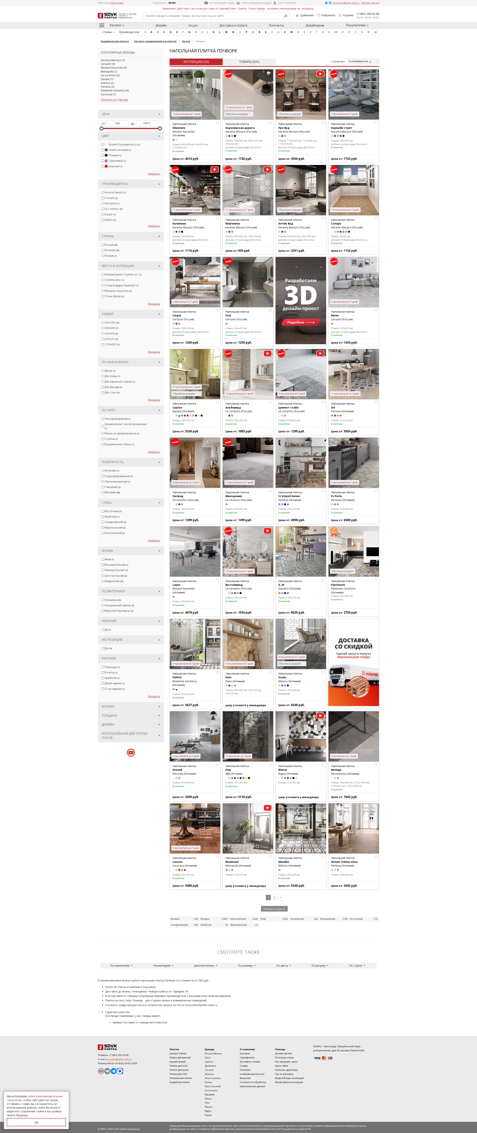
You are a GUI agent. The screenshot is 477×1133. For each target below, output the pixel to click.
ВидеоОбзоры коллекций (289, 1078)
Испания (112, 250)
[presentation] (103, 144)
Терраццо (112, 667)
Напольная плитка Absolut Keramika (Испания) (184, 129)
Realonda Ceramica (113, 90)
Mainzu (105, 83)
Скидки (244, 1065)
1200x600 (112, 344)
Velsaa (208, 1098)
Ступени (111, 439)
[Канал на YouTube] (101, 1071)
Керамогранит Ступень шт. (123, 274)
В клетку (111, 672)
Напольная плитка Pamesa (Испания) (290, 496)
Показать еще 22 (274, 909)
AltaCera (209, 1074)
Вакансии (245, 1078)
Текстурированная (118, 418)
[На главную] (118, 1047)
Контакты (276, 25)
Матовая (112, 492)
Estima (208, 1082)
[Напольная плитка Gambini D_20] (301, 551)
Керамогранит (178, 1061)
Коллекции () (196, 62)
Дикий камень (115, 683)
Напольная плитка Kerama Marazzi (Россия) (241, 127)
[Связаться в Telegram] (327, 2)
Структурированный (119, 476)
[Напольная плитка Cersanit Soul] (248, 282)
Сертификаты (247, 1057)
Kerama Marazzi (111, 60)
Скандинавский (115, 522)
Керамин (210, 1094)
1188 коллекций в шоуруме (256, 2)
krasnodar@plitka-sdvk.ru (201, 1005)
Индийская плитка (180, 1082)
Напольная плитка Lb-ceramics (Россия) (238, 407)
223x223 (111, 339)
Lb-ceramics (108, 75)
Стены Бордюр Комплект (122, 285)
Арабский (112, 516)
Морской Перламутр (119, 610)
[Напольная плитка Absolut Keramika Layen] (195, 551)
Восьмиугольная (116, 564)
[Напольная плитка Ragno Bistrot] (301, 736)
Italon (208, 1057)
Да (108, 629)
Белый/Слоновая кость (124, 144)
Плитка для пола (179, 1065)
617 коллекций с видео (222, 2)
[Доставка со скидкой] (353, 662)
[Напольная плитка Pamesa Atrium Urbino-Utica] (353, 828)
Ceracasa (106, 94)
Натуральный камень (119, 605)
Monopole (107, 71)
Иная (109, 559)
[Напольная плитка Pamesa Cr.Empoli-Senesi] (301, 463)
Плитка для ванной (180, 1057)
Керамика (113, 600)
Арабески (112, 678)
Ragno (208, 1110)
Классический (114, 533)
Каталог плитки (178, 1053)
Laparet (209, 1061)
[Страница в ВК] (107, 1071)
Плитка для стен (178, 1074)
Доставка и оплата (233, 25)
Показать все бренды (114, 99)
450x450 (111, 333)
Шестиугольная (116, 575)
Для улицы (112, 376)
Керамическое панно (119, 444)
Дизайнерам (315, 25)
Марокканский (115, 527)
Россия (111, 244)
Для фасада (113, 387)
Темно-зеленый (120, 150)
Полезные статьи (284, 1057)
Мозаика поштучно (118, 291)
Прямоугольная (116, 570)
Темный (115, 155)
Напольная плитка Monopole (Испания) (238, 861)
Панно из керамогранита (122, 433)
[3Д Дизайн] (301, 300)
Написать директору (286, 1069)
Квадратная (114, 581)
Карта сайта (281, 1065)
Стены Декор (114, 296)
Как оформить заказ (286, 1061)
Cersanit (106, 64)
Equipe (105, 79)
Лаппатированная (117, 481)
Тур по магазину (287, 2)
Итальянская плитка (181, 1078)
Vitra (207, 1102)
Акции (193, 25)
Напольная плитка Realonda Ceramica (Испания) (343, 586)
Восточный (113, 511)
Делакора (210, 1065)
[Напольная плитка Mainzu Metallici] (301, 828)
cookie (31, 1096)
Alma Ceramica (213, 1078)
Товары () (249, 62)
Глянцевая (112, 487)
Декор (110, 370)
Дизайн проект (283, 1053)
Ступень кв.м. (114, 280)
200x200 (112, 322)
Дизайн (161, 25)
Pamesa (105, 86)
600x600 (111, 328)
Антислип (112, 470)
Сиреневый (117, 160)
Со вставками (115, 689)
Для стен (112, 392)
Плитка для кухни (179, 1069)
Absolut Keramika (112, 67)
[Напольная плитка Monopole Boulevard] (248, 828)
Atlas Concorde (213, 1086)
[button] (217, 122)
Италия (110, 255)
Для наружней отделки (120, 381)
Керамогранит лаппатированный (125, 425)
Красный (115, 166)
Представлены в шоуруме (289, 1082)
